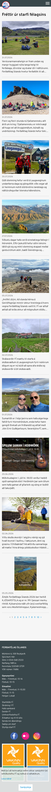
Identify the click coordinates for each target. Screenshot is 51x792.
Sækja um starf (9, 724)
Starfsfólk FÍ (7, 702)
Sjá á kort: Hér (8, 657)
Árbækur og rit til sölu (12, 718)
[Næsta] (41, 617)
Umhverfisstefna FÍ (10, 715)
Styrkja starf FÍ (8, 727)
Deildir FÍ (6, 711)
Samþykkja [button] (25, 787)
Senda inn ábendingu (11, 721)
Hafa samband (8, 708)
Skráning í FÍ (7, 705)
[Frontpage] (6, 5)
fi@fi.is (13, 663)
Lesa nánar (6, 779)
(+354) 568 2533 (15, 660)
